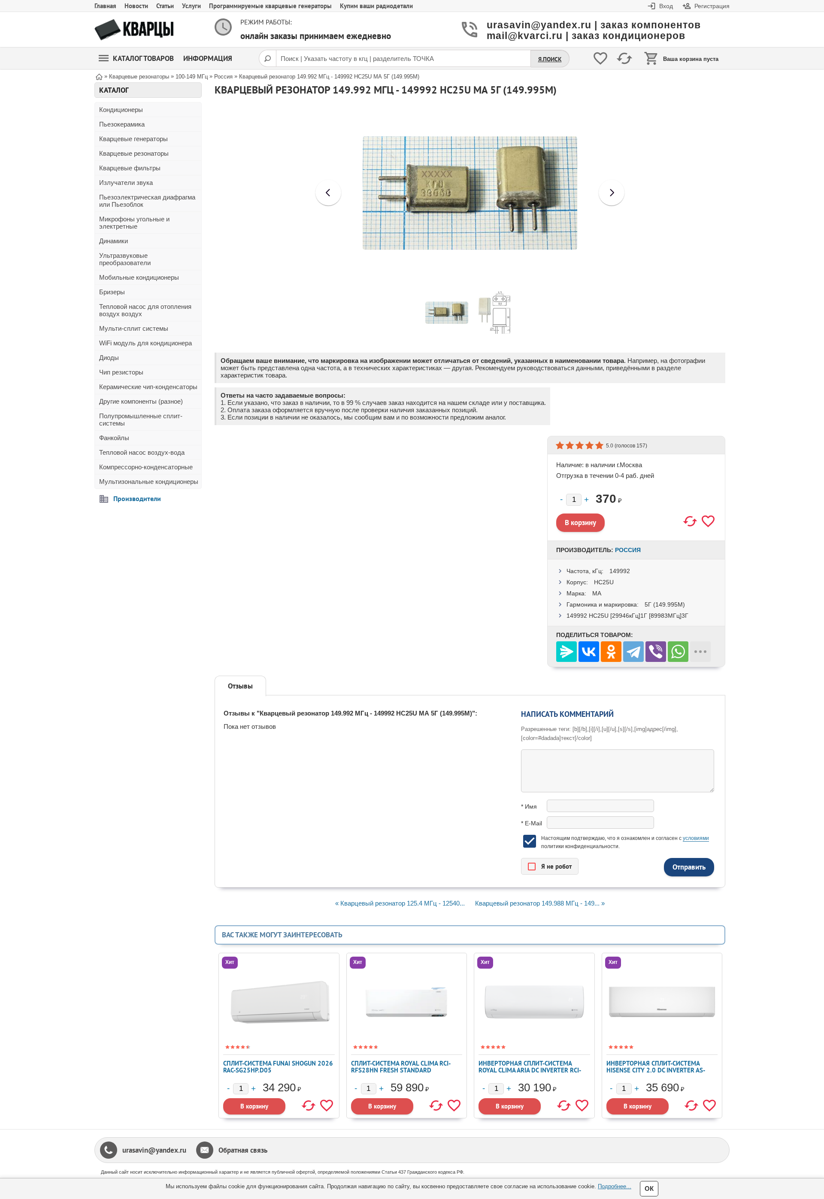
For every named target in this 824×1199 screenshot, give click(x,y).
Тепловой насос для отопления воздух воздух (145, 310)
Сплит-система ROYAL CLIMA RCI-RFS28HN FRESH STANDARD (401, 1066)
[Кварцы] (133, 30)
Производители (137, 498)
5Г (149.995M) (665, 604)
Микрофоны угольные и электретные (134, 222)
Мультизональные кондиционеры (148, 481)
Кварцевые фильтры (130, 168)
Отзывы (240, 686)
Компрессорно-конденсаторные (146, 467)
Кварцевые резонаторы (134, 153)
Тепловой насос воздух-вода (142, 452)
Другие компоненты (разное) (141, 401)
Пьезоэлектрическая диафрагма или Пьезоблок (147, 200)
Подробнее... (614, 1186)
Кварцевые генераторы (133, 138)
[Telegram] (633, 651)
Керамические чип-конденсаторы (148, 386)
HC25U (604, 582)
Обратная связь (242, 1150)
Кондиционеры (121, 109)
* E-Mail (531, 823)
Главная (105, 6)
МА (596, 593)
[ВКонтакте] (589, 651)
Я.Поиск (550, 59)
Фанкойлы (114, 437)
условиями (696, 838)
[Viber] (655, 651)
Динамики (113, 241)
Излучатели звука (126, 182)
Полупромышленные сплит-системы (140, 419)
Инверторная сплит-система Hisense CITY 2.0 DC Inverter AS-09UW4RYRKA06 (655, 1070)
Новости (136, 6)
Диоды (109, 357)
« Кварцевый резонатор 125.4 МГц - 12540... (400, 903)
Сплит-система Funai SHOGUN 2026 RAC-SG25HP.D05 (278, 1066)
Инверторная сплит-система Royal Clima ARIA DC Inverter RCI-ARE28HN (530, 1070)
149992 (619, 571)
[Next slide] (611, 192)
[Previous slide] (328, 192)
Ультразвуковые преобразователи (125, 259)
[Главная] (99, 76)
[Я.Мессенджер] (566, 651)
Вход (666, 6)
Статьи (165, 6)
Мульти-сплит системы (133, 328)
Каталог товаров (143, 58)
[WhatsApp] (678, 651)
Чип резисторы (121, 372)
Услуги (191, 6)
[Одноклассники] (611, 651)
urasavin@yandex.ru (154, 1150)
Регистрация (712, 6)
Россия (628, 550)
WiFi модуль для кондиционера (145, 343)
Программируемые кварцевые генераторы (270, 6)
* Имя (529, 806)
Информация (207, 58)
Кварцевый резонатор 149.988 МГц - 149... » (540, 903)
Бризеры (112, 292)
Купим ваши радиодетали (376, 6)
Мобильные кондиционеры (139, 277)
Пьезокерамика (122, 124)
